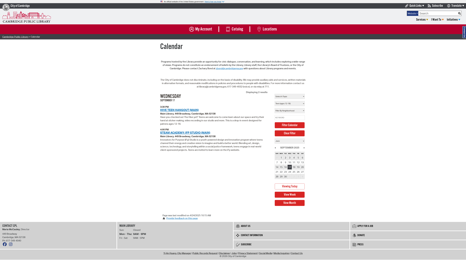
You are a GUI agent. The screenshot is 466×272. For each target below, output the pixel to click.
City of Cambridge (20, 6)
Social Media (265, 253)
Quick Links (415, 6)
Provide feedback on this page (182, 218)
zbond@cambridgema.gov (229, 68)
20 (302, 167)
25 (294, 171)
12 (298, 162)
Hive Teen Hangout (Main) (179, 110)
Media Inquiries (281, 253)
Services (421, 20)
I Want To (436, 20)
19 (298, 167)
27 (302, 171)
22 (281, 171)
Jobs (234, 253)
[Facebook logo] (5, 244)
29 (281, 176)
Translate (456, 6)
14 (277, 167)
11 (294, 162)
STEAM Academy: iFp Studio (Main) (185, 132)
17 (289, 167)
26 (298, 171)
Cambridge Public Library (15, 36)
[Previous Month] (275, 147)
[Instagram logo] (11, 244)
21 (277, 171)
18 (294, 167)
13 (302, 162)
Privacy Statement (248, 253)
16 (285, 167)
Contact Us (297, 253)
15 (281, 167)
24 (289, 171)
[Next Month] (304, 147)
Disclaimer (224, 253)
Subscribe (437, 6)
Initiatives (452, 20)
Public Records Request (205, 253)
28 (277, 176)
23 (285, 171)
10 (289, 162)
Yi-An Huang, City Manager (177, 253)
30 (285, 176)
